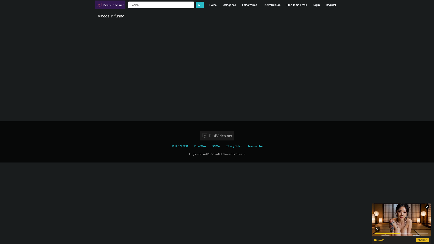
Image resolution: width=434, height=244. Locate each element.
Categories (229, 5)
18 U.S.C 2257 (180, 146)
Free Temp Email (297, 5)
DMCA (216, 146)
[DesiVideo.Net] (110, 5)
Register (331, 5)
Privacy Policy (234, 146)
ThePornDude (272, 5)
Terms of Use (255, 146)
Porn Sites (200, 146)
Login (316, 5)
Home (213, 5)
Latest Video (249, 5)
